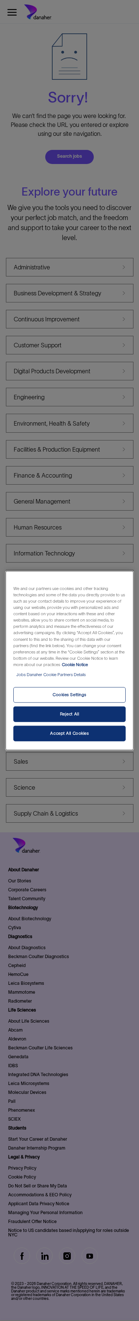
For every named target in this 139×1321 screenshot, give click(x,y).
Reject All (69, 713)
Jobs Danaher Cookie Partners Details (51, 674)
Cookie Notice (75, 664)
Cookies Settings (69, 694)
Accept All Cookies (69, 733)
